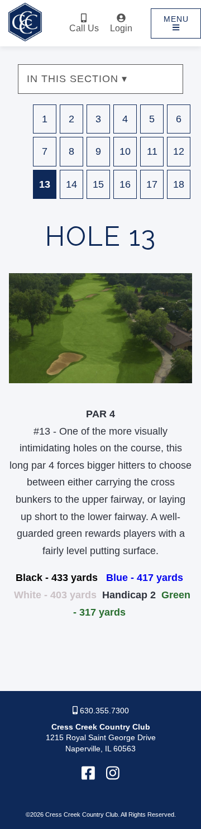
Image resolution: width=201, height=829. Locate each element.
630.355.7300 (103, 710)
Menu (176, 19)
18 (178, 184)
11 (152, 151)
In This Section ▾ (77, 78)
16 (125, 184)
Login (121, 28)
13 (44, 184)
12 (178, 151)
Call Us (84, 28)
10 (125, 151)
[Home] (25, 41)
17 (151, 184)
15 (98, 184)
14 (71, 184)
